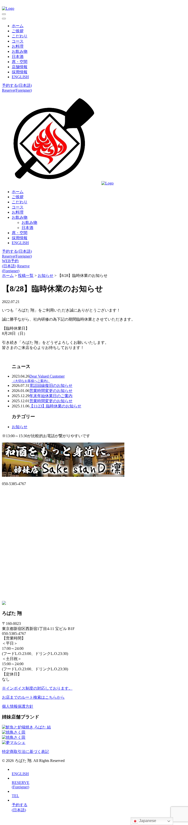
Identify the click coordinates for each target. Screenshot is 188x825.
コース (18, 41)
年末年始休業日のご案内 (50, 396)
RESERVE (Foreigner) (20, 785)
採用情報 (19, 72)
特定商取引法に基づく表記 (25, 751)
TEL (15, 796)
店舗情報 (19, 67)
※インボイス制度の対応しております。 (37, 688)
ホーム (18, 26)
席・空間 (19, 62)
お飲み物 (19, 51)
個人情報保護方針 (17, 706)
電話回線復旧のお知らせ (50, 385)
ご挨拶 (18, 31)
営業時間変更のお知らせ (50, 391)
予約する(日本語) (17, 85)
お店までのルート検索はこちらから (33, 697)
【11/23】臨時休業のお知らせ (55, 406)
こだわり (19, 36)
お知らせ (19, 427)
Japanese (147, 821)
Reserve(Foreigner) (17, 90)
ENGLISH (20, 77)
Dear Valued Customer (38, 378)
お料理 (18, 46)
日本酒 (18, 56)
